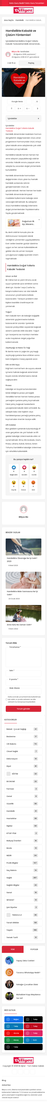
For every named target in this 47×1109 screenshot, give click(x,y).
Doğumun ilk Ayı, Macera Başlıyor (28, 223)
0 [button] (10, 108)
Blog (4, 1080)
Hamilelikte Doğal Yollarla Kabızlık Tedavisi (20, 129)
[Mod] (41, 1105)
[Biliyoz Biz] (23, 10)
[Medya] (14, 1071)
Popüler (34, 949)
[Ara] (6, 1105)
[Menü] (3, 10)
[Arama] (44, 10)
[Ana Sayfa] (29, 1105)
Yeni (13, 949)
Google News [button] (16, 101)
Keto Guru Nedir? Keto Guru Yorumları (26, 3)
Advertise (6, 1085)
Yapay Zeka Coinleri (25, 960)
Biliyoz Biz (16, 51)
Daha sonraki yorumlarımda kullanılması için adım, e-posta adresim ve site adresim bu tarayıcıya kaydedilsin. (24, 699)
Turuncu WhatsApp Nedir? (28, 972)
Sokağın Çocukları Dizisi (27, 984)
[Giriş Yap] (18, 1105)
